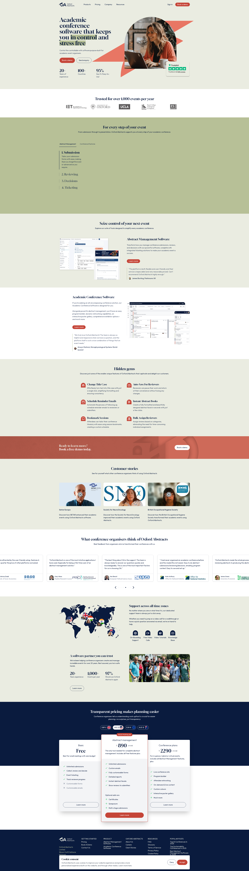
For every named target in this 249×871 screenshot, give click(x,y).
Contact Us (85, 848)
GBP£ (104, 727)
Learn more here (125, 865)
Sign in (170, 4)
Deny (172, 862)
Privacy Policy (153, 851)
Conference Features (87, 144)
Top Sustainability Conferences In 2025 (178, 847)
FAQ (149, 842)
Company (108, 4)
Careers (129, 845)
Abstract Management (68, 144)
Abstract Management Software (112, 842)
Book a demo (182, 4)
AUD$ (141, 727)
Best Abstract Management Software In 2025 (179, 853)
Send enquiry (84, 60)
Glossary (151, 845)
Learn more (133, 261)
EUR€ (128, 727)
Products (87, 4)
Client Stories (131, 848)
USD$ (116, 727)
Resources (120, 4)
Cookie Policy (153, 853)
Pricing (97, 4)
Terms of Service (154, 848)
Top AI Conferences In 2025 (178, 842)
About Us (129, 842)
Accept (182, 862)
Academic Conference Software (112, 847)
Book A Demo (86, 845)
